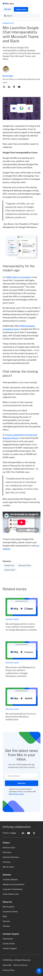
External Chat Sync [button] (11, 857)
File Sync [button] (7, 862)
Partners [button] (6, 926)
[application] (39, 971)
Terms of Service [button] (20, 965)
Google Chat (8, 23)
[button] (5, 15)
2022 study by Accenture (18, 277)
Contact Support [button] (10, 948)
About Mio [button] (7, 965)
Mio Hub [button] (7, 9)
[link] (21, 615)
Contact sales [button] (21, 9)
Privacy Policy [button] (9, 970)
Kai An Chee (8, 76)
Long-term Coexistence (12, 889)
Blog (12, 4)
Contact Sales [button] (9, 943)
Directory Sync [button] (9, 847)
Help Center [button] (8, 939)
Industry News (12, 619)
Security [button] (6, 921)
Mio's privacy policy (16, 794)
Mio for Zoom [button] (8, 867)
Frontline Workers (10, 879)
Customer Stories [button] (10, 911)
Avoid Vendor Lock (11, 894)
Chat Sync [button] (7, 852)
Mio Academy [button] (8, 907)
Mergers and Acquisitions (13, 884)
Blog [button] (14, 833)
